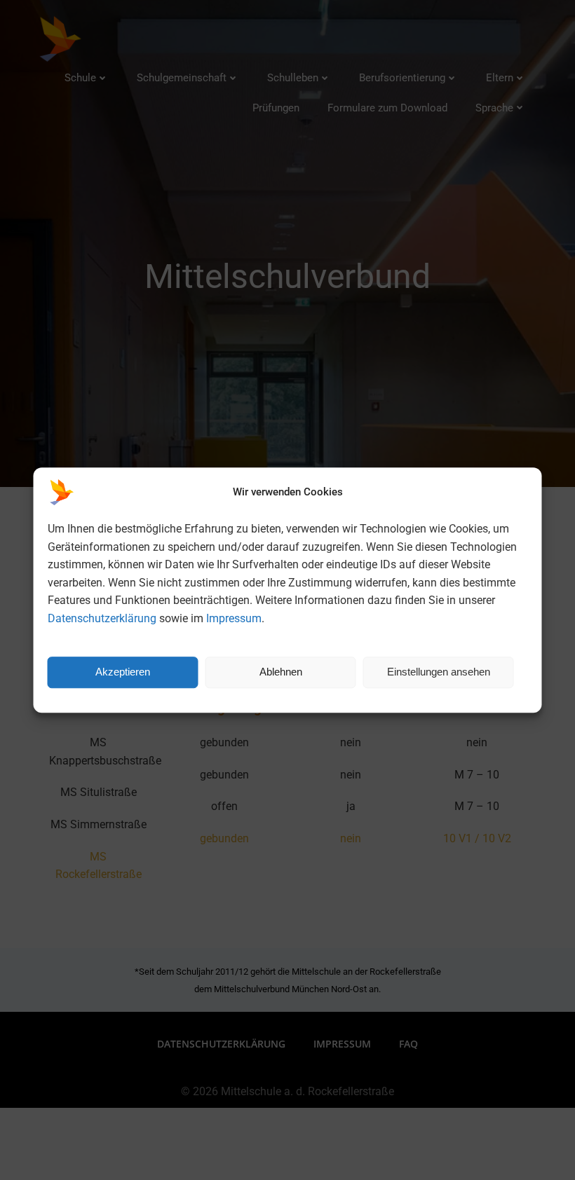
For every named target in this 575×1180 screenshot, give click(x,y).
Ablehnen (280, 672)
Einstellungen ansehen (438, 672)
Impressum (234, 618)
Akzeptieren (122, 672)
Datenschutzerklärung (102, 618)
